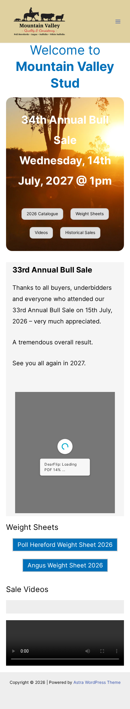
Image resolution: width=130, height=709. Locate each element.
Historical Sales (80, 232)
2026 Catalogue (42, 213)
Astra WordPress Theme (97, 682)
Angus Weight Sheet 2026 (65, 565)
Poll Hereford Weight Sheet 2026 (65, 544)
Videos (41, 232)
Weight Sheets (90, 213)
